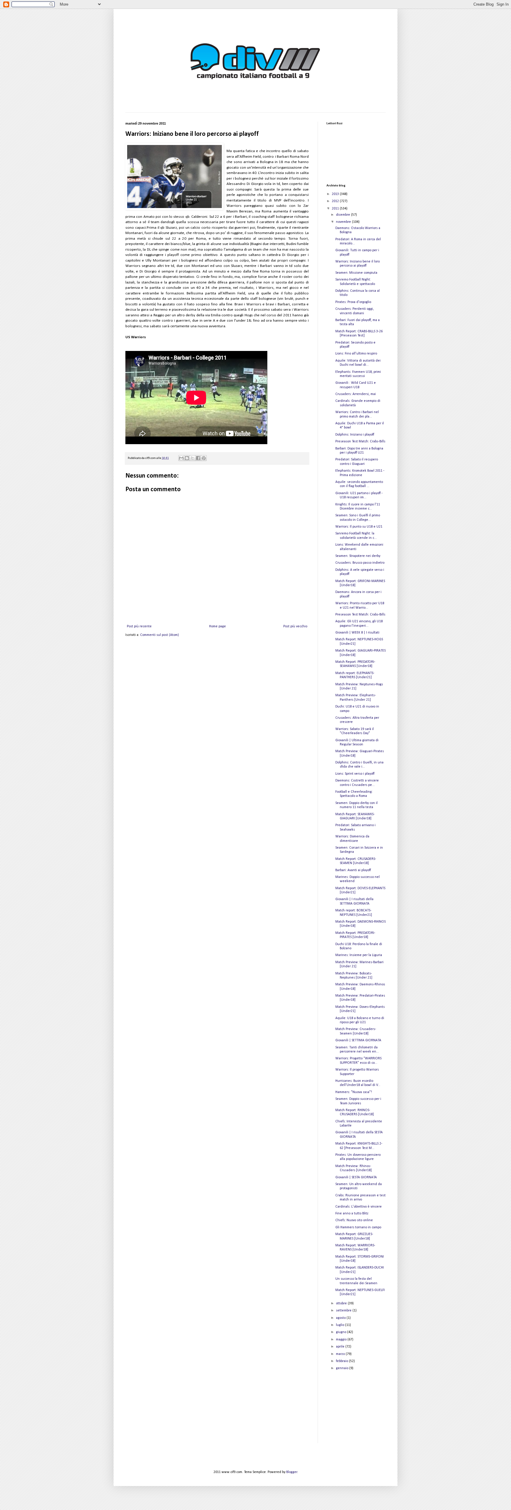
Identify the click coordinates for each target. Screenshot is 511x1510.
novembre (344, 222)
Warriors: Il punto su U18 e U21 (358, 526)
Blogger (291, 1472)
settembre (344, 1310)
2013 (336, 194)
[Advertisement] (356, 1411)
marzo (341, 1354)
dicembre (343, 215)
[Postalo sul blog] (187, 458)
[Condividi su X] (192, 458)
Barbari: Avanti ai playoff (353, 870)
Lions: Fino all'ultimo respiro (356, 353)
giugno (341, 1332)
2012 (336, 201)
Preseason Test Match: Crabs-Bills (360, 441)
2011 (336, 208)
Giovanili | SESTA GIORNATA (356, 1177)
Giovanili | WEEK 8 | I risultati (357, 632)
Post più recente (139, 626)
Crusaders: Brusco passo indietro (359, 563)
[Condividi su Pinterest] (204, 458)
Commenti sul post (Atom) (159, 635)
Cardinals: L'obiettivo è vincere (358, 1206)
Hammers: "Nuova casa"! (353, 1092)
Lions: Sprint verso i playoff (354, 774)
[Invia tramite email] (181, 458)
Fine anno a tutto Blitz (351, 1213)
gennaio (342, 1368)
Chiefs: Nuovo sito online (354, 1220)
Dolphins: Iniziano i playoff (354, 434)
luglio (340, 1325)
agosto (341, 1318)
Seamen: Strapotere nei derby (357, 556)
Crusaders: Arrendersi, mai (355, 394)
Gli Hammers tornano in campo (358, 1227)
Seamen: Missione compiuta (356, 273)
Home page (217, 626)
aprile (340, 1346)
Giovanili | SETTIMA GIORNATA (358, 1040)
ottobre (342, 1303)
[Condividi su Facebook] (198, 458)
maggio (341, 1339)
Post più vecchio (295, 626)
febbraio (342, 1361)
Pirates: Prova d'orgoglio (353, 302)
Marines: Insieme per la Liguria (358, 955)
